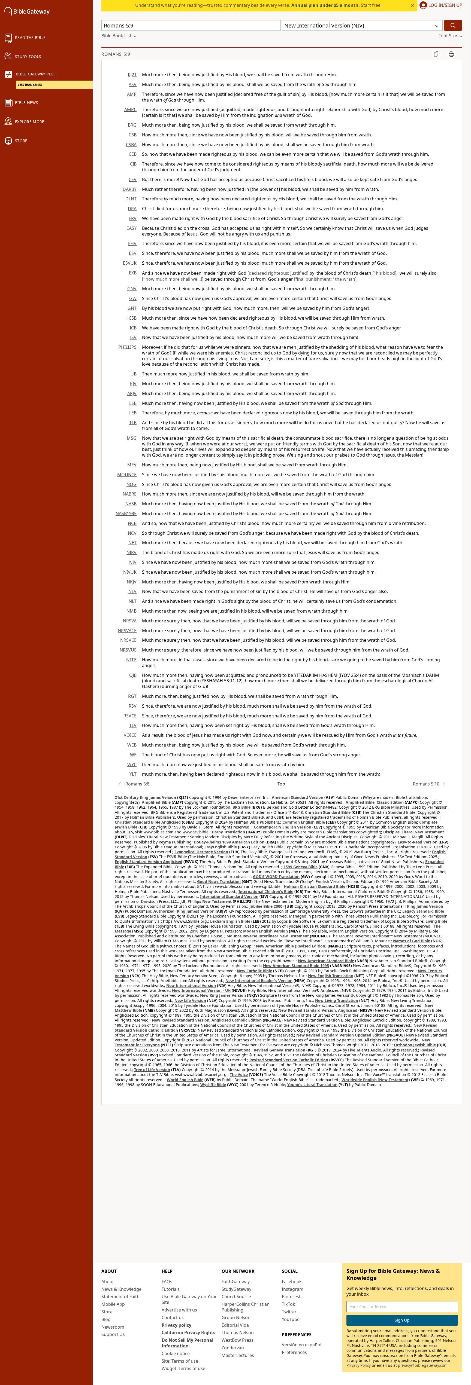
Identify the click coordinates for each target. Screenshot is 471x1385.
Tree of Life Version (152, 1069)
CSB (133, 135)
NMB (131, 611)
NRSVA (130, 621)
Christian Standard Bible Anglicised (148, 822)
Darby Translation (228, 831)
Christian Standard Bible (328, 812)
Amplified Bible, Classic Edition (375, 802)
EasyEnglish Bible (220, 846)
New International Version (191, 985)
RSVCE (130, 716)
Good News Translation (219, 881)
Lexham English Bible (230, 921)
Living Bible (436, 921)
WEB (132, 745)
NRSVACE (127, 631)
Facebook (292, 1282)
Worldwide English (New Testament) (376, 1079)
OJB (133, 675)
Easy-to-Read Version (417, 842)
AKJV (132, 393)
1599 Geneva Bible (300, 866)
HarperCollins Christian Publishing (246, 1307)
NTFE (131, 660)
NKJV (132, 582)
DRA (132, 209)
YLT (133, 774)
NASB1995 (126, 513)
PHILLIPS (127, 347)
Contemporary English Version (282, 827)
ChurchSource (236, 1297)
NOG (131, 484)
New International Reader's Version (258, 980)
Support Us (113, 1334)
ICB (133, 328)
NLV (132, 591)
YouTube (291, 1319)
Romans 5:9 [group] (115, 54)
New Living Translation (336, 1000)
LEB (133, 413)
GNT (132, 308)
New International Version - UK (201, 990)
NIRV (131, 552)
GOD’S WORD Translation (276, 876)
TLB (133, 423)
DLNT (131, 199)
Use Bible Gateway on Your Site (189, 1299)
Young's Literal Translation (312, 1084)
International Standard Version (229, 896)
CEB (133, 154)
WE (133, 755)
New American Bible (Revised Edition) (291, 946)
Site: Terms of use (180, 1361)
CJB (133, 164)
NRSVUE (128, 650)
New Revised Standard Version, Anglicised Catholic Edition (207, 1020)
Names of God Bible (411, 940)
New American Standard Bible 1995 (296, 965)
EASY (131, 228)
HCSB (131, 318)
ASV (133, 84)
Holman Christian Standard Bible (314, 886)
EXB (133, 273)
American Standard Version (297, 797)
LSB (133, 403)
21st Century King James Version (145, 797)
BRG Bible (241, 807)
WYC (132, 765)
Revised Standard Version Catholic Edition (288, 1059)
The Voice (239, 1074)
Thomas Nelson (238, 1332)
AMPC (130, 109)
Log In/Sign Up (445, 5)
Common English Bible (303, 822)
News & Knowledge (121, 1289)
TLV (133, 725)
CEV (133, 179)
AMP (132, 94)
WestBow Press (237, 1340)
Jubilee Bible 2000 (265, 906)
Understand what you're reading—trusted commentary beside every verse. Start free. (258, 5)
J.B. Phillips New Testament (206, 901)
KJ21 (132, 75)
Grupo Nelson (236, 1317)
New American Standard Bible (326, 960)
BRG (132, 125)
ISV (133, 337)
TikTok (288, 1304)
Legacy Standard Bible (423, 911)
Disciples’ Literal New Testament (413, 831)
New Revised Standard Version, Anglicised (317, 1010)
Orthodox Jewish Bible (415, 1044)
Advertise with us (179, 1310)
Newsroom (112, 1327)
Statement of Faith (120, 1297)
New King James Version (223, 995)
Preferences (294, 1352)
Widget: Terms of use (183, 1368)
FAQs (167, 1282)
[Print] (451, 54)
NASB (131, 504)
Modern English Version (265, 931)
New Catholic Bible (254, 970)
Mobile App (113, 1304)
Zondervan (233, 1348)
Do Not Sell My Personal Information (187, 1343)
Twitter (289, 1312)
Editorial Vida (235, 1325)
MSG (132, 438)
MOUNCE (127, 475)
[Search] (453, 25)
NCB (132, 523)
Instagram (292, 1289)
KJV (133, 384)
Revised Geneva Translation (279, 1050)
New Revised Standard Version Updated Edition (341, 1035)
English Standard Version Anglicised (148, 861)
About (107, 1282)
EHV (132, 243)
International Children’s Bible (265, 891)
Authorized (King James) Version (184, 911)
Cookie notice (176, 1353)
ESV (133, 253)
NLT (133, 601)
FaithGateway (236, 1282)
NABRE (130, 494)
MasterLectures (238, 1355)
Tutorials (171, 1289)
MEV (132, 465)
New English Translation (330, 975)
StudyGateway (236, 1289)
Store (107, 1312)
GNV (132, 289)
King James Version (425, 906)
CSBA (131, 145)
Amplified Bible (156, 802)
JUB (133, 374)
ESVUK (130, 263)
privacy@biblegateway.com (423, 1365)
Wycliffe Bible (213, 1084)
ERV (133, 218)
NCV (132, 533)
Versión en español (301, 1345)
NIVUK (130, 572)
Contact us (173, 1317)
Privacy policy (176, 1325)
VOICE (130, 735)
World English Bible (185, 1079)
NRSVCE (128, 640)
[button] (439, 5)
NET (132, 543)
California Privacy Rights (188, 1332)
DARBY (130, 189)
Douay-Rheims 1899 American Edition (229, 842)
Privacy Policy (358, 1365)
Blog (106, 1319)
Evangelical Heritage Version (201, 851)
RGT (132, 696)
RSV (133, 706)
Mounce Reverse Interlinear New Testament (268, 935)
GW (133, 298)
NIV (133, 562)
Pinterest (291, 1297)
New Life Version (190, 1000)
